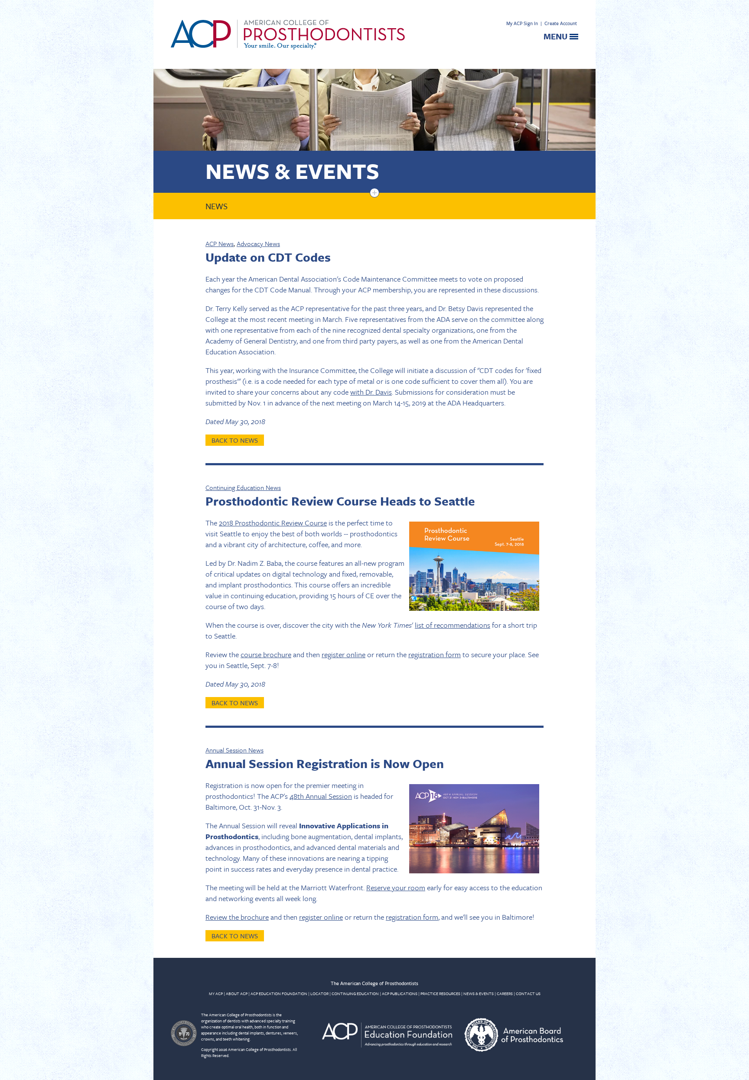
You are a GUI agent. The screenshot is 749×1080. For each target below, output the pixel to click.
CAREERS (505, 993)
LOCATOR (319, 993)
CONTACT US (528, 993)
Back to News (235, 440)
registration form (434, 654)
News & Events (292, 170)
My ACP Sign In (522, 23)
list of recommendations (452, 624)
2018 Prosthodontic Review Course (273, 522)
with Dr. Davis (371, 391)
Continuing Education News (243, 487)
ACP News (219, 243)
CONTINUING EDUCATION (355, 993)
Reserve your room (395, 887)
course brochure (266, 654)
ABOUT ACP (236, 993)
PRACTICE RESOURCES (440, 993)
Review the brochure (237, 916)
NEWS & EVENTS (478, 993)
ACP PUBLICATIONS (399, 993)
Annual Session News (234, 750)
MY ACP (216, 993)
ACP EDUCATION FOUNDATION (279, 993)
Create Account (560, 23)
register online (343, 654)
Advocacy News (258, 243)
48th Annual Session (321, 796)
